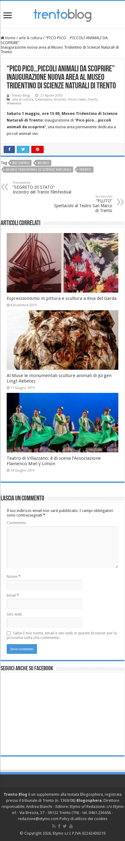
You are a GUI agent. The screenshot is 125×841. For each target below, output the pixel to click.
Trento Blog (21, 96)
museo (43, 163)
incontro (20, 163)
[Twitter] (64, 826)
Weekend (14, 103)
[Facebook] (59, 826)
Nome (13, 576)
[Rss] (54, 826)
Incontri (60, 99)
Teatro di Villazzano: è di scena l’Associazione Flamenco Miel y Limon (54, 460)
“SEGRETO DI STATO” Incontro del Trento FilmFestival (42, 187)
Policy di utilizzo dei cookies (83, 818)
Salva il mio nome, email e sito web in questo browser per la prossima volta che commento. (62, 635)
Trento (93, 99)
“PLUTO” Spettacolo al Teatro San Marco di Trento (83, 203)
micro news (77, 99)
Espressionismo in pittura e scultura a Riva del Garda (62, 298)
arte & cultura (30, 38)
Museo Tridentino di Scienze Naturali (38, 170)
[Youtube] (71, 826)
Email (13, 595)
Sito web (14, 614)
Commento (16, 522)
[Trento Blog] (62, 14)
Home (9, 38)
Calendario (43, 99)
